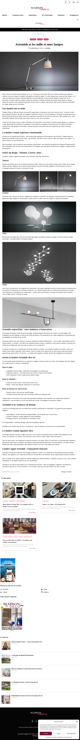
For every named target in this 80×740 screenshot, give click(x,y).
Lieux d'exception (21, 501)
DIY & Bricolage (47, 15)
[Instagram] (77, 2)
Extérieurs (61, 15)
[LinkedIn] (73, 2)
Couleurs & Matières (8, 536)
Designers (33, 39)
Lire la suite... (32, 512)
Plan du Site (21, 727)
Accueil (36, 34)
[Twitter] (69, 2)
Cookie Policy (49, 737)
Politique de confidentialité (58, 737)
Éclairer (40, 39)
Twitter (45, 589)
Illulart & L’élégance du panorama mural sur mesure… (27, 668)
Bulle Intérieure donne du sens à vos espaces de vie (26, 695)
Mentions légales (68, 737)
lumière (30, 94)
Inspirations (33, 15)
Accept (46, 733)
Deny (58, 733)
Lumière (46, 39)
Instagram (45, 592)
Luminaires (41, 34)
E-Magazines (74, 15)
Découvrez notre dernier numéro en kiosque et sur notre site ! (40, 29)
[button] (77, 721)
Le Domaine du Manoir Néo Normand (22, 655)
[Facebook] (65, 2)
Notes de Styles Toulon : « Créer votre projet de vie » (26, 642)
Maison (4, 15)
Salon (21, 536)
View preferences (71, 733)
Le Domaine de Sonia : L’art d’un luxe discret (24, 682)
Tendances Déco (17, 15)
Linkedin (4, 592)
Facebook (5, 589)
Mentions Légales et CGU (30, 727)
